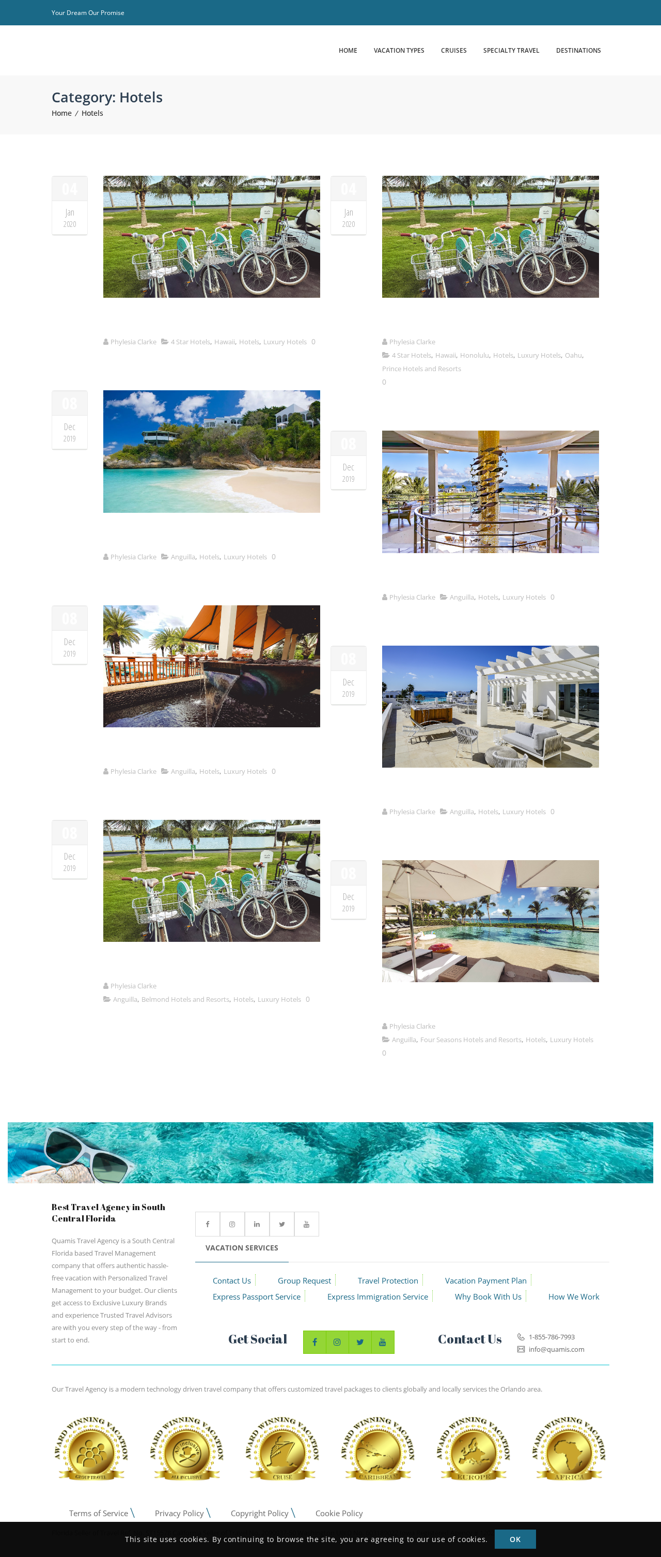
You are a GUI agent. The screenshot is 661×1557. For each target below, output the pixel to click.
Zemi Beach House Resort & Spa (169, 750)
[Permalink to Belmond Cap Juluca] (211, 939)
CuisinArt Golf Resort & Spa (439, 790)
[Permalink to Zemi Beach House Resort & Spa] (211, 724)
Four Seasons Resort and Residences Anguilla (476, 1005)
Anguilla (183, 556)
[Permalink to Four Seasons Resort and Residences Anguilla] (490, 979)
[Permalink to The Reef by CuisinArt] (490, 550)
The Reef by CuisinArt (427, 576)
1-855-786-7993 (551, 1336)
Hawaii (224, 341)
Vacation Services (242, 1248)
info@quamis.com (556, 1349)
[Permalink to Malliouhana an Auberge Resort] (211, 510)
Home (62, 113)
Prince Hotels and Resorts (421, 368)
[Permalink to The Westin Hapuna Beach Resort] (211, 295)
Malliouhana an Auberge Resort (169, 535)
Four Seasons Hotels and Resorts (471, 1039)
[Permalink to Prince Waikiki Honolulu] (490, 295)
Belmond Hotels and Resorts (185, 999)
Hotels (92, 113)
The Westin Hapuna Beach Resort (172, 320)
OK (515, 1540)
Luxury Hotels (285, 341)
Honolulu (474, 355)
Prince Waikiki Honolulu (431, 320)
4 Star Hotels (190, 341)
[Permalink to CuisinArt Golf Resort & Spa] (490, 765)
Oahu (573, 355)
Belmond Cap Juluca (144, 964)
